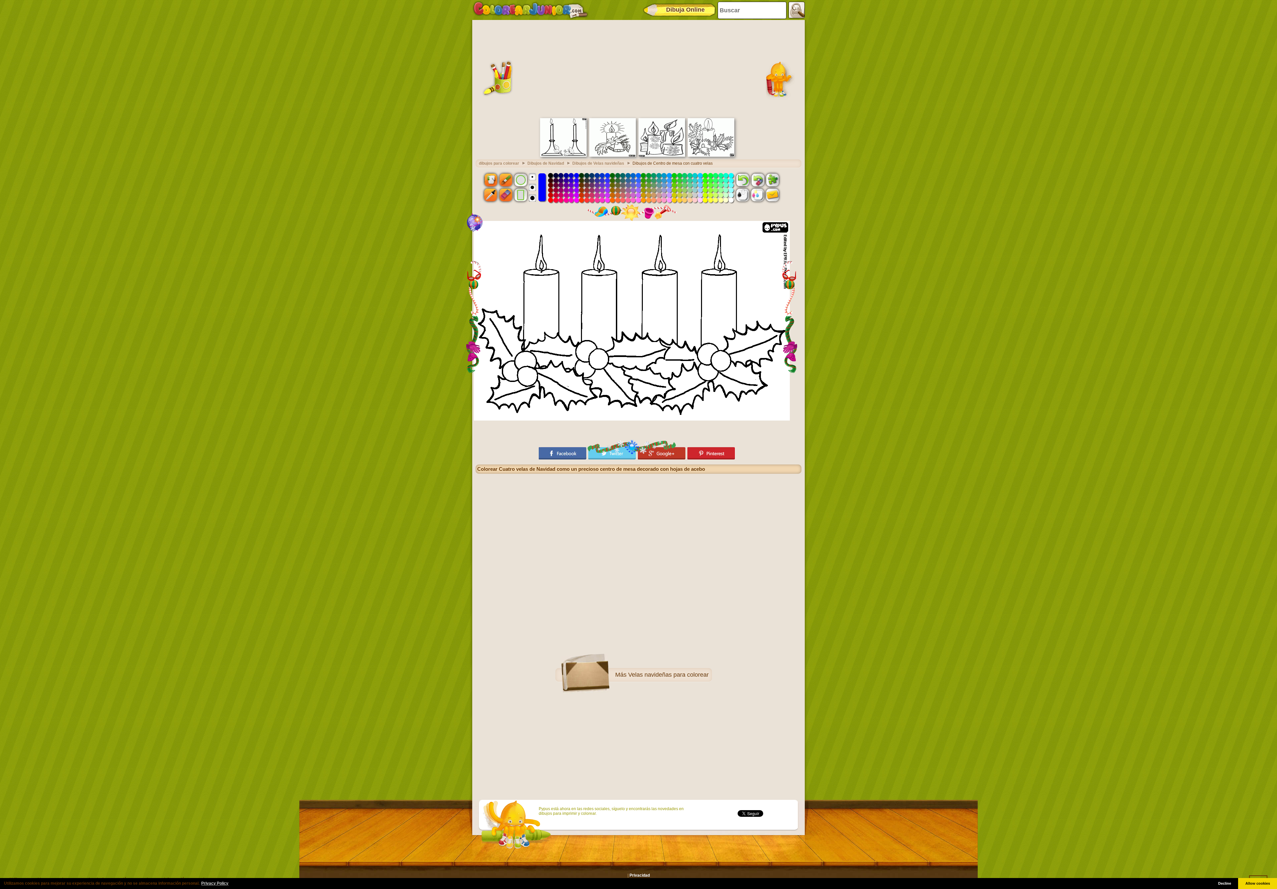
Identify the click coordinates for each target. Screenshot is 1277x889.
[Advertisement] (638, 68)
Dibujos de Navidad (545, 163)
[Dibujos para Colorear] (530, 10)
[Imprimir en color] (757, 195)
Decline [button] (1224, 883)
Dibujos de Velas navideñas (598, 163)
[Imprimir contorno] (742, 195)
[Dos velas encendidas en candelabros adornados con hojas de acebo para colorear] (563, 155)
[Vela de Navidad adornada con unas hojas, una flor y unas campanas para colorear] (612, 155)
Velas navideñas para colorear (668, 674)
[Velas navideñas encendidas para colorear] (661, 155)
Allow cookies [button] (1257, 883)
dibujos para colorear (499, 163)
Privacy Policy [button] (214, 883)
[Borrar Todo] (757, 179)
